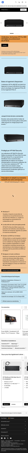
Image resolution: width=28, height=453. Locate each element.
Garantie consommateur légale (7, 445)
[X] (7, 438)
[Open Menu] (25, 2)
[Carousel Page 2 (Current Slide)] (13, 33)
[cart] (19, 2)
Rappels (2, 440)
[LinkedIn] (1, 438)
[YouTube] (10, 438)
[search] (16, 2)
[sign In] (22, 2)
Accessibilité (17, 440)
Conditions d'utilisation (5, 443)
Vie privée (23, 440)
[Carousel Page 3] (15, 33)
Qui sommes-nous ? (5, 421)
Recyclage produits (9, 440)
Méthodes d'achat (5, 425)
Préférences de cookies (5, 441)
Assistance (3, 428)
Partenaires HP (4, 432)
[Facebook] (4, 438)
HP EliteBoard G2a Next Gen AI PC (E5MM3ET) (12, 378)
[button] (25, 307)
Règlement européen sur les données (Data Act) (10, 446)
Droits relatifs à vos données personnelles (9, 442)
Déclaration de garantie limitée (17, 443)
